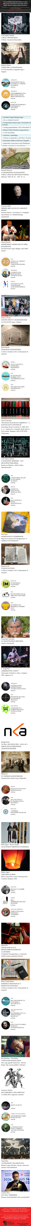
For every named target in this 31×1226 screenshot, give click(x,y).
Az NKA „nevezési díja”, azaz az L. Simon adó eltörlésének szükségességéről (14, 746)
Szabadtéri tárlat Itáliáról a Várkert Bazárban (18, 83)
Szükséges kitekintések (11, 349)
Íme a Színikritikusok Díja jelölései (18, 901)
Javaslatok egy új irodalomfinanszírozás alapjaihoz (11, 950)
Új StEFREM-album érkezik (12, 776)
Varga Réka (4, 1161)
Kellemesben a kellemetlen (12, 1092)
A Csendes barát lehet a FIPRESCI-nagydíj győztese (17, 1128)
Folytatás (11, 10)
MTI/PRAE (13, 87)
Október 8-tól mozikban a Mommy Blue (18, 606)
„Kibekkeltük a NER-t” (10, 671)
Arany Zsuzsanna (6, 420)
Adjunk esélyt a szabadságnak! (14, 320)
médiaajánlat (6, 1210)
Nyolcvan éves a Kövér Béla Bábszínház (17, 366)
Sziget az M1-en (16, 1105)
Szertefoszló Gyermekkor (12, 536)
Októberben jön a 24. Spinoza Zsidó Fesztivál (18, 1014)
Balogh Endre (5, 742)
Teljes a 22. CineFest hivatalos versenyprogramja (18, 262)
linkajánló (13, 1208)
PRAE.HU (13, 494)
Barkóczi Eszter (6, 65)
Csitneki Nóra (5, 1193)
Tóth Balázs (14, 1058)
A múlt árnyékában (9, 37)
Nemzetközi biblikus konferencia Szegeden (18, 106)
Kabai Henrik (5, 347)
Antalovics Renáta (6, 1090)
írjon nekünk (22, 1208)
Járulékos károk (8, 874)
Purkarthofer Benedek (7, 639)
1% (8, 1208)
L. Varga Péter (5, 669)
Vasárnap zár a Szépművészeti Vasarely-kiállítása (18, 687)
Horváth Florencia (6, 170)
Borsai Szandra (14, 844)
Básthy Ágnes (5, 872)
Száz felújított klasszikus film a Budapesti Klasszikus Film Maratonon (17, 803)
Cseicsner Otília (6, 206)
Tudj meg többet (19, 10)
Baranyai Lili (5, 566)
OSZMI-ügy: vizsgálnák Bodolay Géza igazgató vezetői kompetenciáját (17, 492)
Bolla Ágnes (5, 844)
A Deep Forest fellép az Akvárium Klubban (18, 479)
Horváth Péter (5, 1058)
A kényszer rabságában (11, 1060)
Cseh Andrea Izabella (7, 35)
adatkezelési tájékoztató (19, 1211)
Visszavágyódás (8, 568)
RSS (5, 1208)
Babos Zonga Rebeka (7, 981)
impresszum (15, 1210)
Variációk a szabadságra (11, 67)
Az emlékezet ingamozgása (12, 1163)
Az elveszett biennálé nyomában (15, 847)
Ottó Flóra (4, 534)
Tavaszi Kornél (5, 242)
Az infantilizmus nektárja (12, 641)
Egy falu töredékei (9, 1195)
